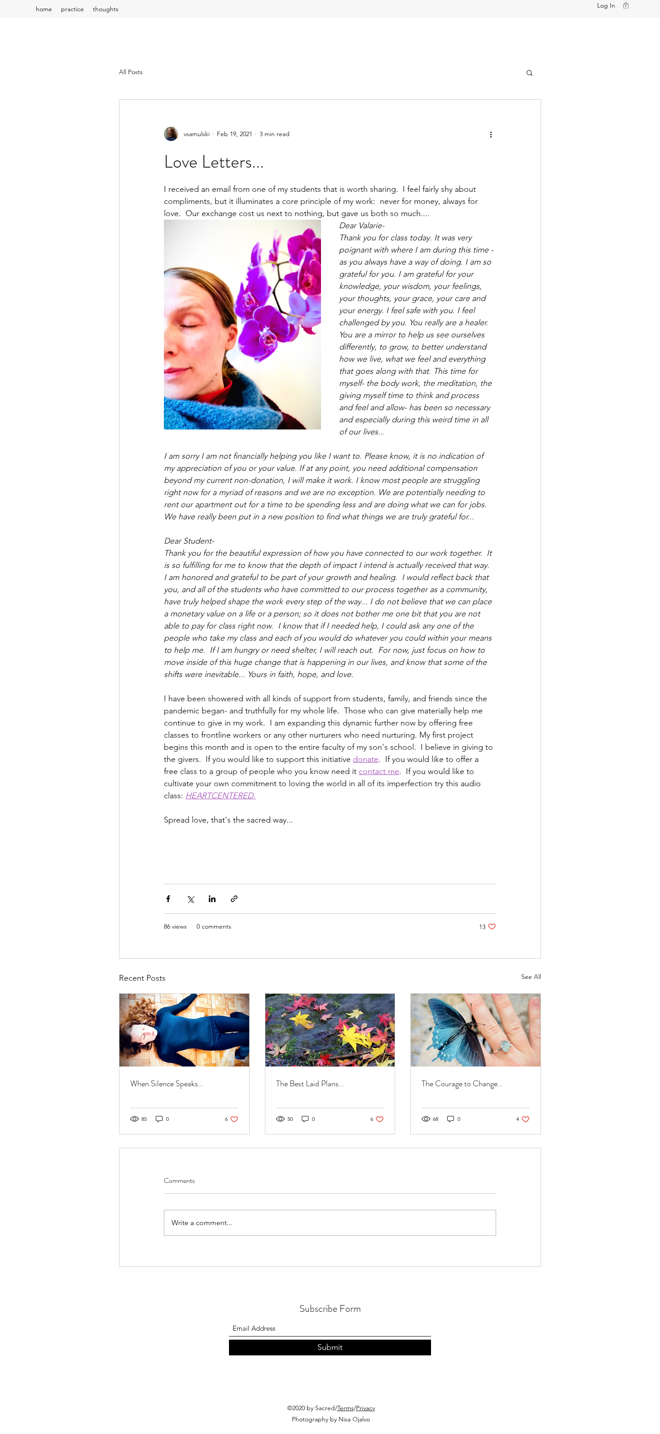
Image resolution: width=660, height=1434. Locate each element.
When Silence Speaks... (166, 1083)
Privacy (365, 1408)
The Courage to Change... (462, 1083)
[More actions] (490, 133)
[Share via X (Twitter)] (190, 898)
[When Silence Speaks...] (184, 1030)
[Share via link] (234, 898)
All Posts (131, 72)
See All (531, 977)
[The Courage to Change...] (476, 1030)
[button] (626, 5)
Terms (345, 1408)
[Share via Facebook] (168, 898)
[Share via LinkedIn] (212, 898)
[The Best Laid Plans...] (330, 1030)
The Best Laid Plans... (310, 1083)
